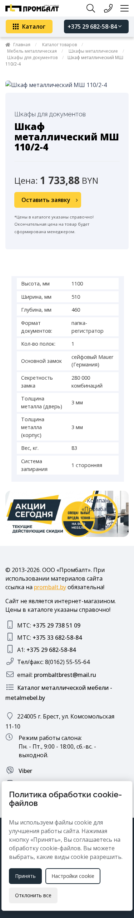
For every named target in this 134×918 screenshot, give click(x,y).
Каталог (33, 26)
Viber (24, 771)
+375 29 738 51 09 (56, 625)
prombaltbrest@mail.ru (65, 675)
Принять (25, 876)
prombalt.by (50, 587)
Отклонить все (33, 895)
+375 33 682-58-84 (57, 637)
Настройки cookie (72, 876)
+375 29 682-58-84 (93, 26)
